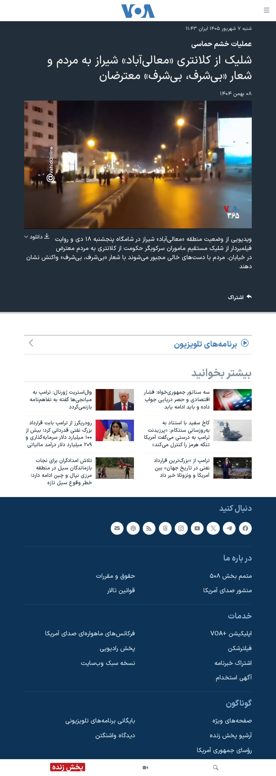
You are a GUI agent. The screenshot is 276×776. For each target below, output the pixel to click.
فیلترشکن (240, 648)
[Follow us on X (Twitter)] (213, 528)
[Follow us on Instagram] (181, 528)
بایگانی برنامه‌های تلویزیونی (100, 721)
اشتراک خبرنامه (233, 663)
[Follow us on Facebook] (245, 528)
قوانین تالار (121, 590)
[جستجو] (216, 767)
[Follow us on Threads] (165, 528)
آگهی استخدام (234, 677)
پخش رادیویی (117, 648)
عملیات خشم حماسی (221, 44)
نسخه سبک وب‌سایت (108, 663)
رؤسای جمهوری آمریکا (224, 750)
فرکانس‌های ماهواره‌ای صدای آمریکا (90, 633)
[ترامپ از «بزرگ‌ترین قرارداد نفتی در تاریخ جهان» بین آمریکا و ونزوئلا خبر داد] (232, 468)
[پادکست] (133, 528)
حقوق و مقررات (115, 575)
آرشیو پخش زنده (231, 735)
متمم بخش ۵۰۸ (231, 575)
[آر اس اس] (149, 528)
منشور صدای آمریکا (227, 590)
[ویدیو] (145, 767)
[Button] (240, 299)
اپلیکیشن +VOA (231, 633)
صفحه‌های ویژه (232, 721)
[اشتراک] (117, 528)
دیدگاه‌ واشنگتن (115, 735)
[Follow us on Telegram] (229, 528)
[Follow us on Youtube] (197, 528)
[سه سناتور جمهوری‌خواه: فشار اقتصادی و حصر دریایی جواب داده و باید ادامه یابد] (232, 400)
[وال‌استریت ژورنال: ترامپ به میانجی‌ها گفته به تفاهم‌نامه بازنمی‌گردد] (115, 400)
